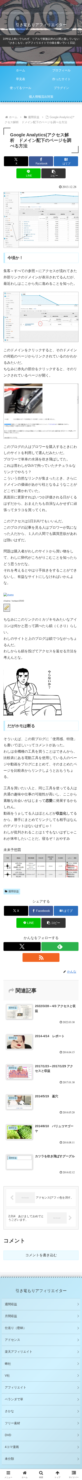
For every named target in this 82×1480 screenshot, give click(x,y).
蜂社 (8, 1363)
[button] (53, 173)
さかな (9, 1411)
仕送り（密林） (15, 1328)
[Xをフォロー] (22, 946)
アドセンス (12, 1339)
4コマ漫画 (12, 1447)
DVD (8, 1435)
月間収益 (11, 1316)
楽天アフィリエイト (18, 1351)
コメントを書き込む (41, 1255)
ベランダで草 (14, 1399)
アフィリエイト (15, 1387)
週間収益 (11, 1304)
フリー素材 (12, 1423)
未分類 (9, 1458)
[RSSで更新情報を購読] (41, 957)
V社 (7, 1375)
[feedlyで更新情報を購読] (60, 946)
